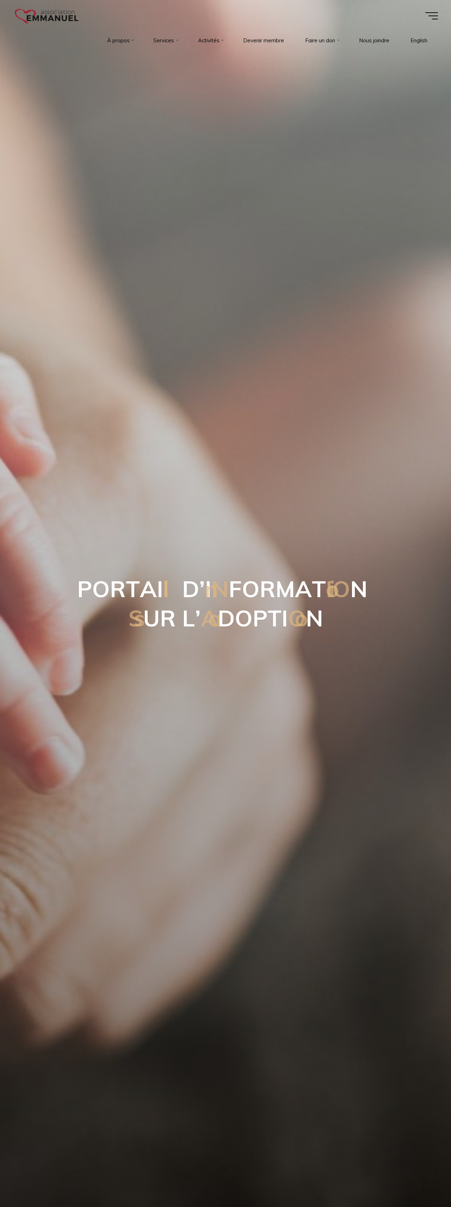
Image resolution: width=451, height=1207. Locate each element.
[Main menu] (431, 15)
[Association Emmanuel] (47, 15)
